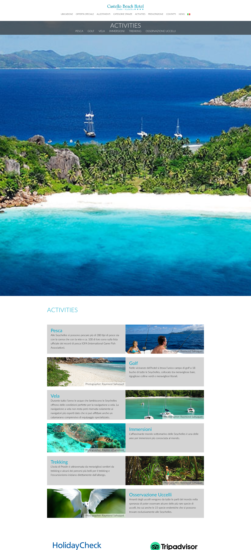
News (182, 14)
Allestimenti (103, 14)
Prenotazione (155, 14)
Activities (140, 14)
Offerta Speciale (85, 14)
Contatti (171, 14)
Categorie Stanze (122, 14)
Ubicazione (67, 14)
